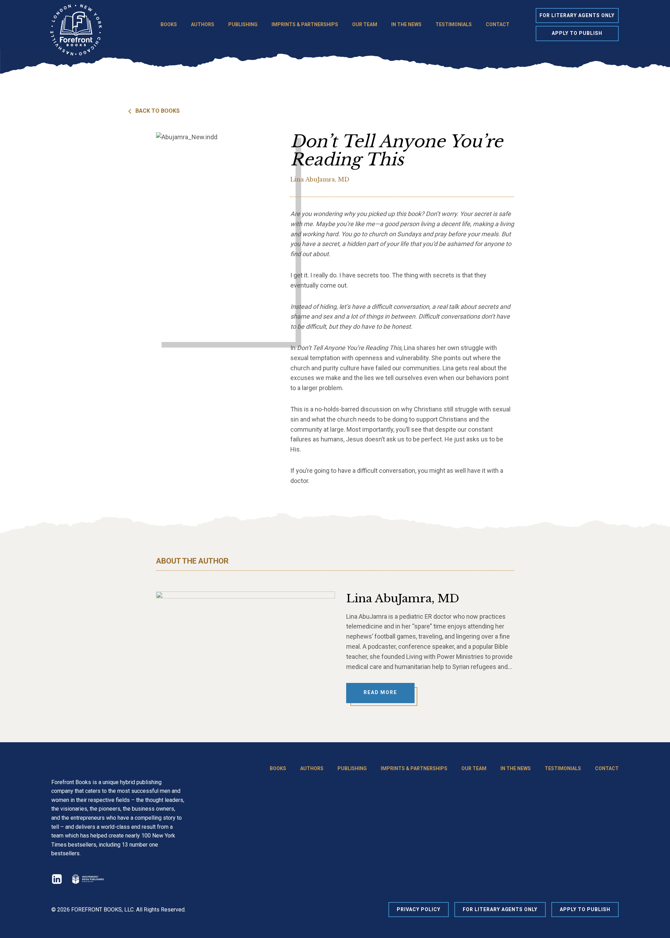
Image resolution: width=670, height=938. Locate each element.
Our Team (364, 24)
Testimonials (454, 24)
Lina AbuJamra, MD (319, 179)
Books (169, 24)
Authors (202, 24)
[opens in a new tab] (87, 879)
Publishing (243, 24)
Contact (497, 24)
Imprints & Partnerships (304, 24)
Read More (380, 692)
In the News (406, 24)
